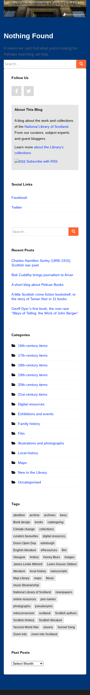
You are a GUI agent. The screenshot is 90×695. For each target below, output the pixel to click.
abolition (19, 515)
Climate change (24, 529)
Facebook (19, 198)
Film (21, 433)
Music (50, 578)
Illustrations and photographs (41, 443)
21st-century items (32, 394)
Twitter (17, 207)
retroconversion (23, 613)
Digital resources (31, 404)
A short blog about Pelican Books (38, 285)
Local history (28, 453)
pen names (48, 599)
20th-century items (33, 385)
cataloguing (56, 522)
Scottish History (23, 620)
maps (38, 578)
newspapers (64, 592)
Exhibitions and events (36, 414)
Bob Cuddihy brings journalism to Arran (42, 275)
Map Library (21, 578)
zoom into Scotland (44, 634)
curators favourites (25, 536)
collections (46, 529)
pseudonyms (43, 606)
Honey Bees (51, 557)
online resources (24, 599)
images (69, 557)
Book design (21, 522)
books (39, 522)
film (64, 550)
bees (63, 515)
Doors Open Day (24, 543)
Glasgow (19, 557)
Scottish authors (66, 613)
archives (50, 515)
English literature (24, 550)
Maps (22, 463)
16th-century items (33, 346)
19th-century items (33, 375)
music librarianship (26, 585)
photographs (21, 606)
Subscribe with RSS (42, 161)
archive (35, 515)
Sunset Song (66, 627)
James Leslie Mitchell (27, 564)
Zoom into (20, 634)
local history (38, 571)
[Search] (81, 64)
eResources (49, 550)
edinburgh (47, 543)
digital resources (54, 536)
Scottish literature (50, 620)
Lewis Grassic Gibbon (62, 564)
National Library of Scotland (46, 127)
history (34, 557)
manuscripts (58, 571)
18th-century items (33, 365)
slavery (48, 627)
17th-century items (33, 355)
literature (19, 571)
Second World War (26, 627)
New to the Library (32, 472)
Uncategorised (29, 482)
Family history (29, 424)
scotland (44, 613)
